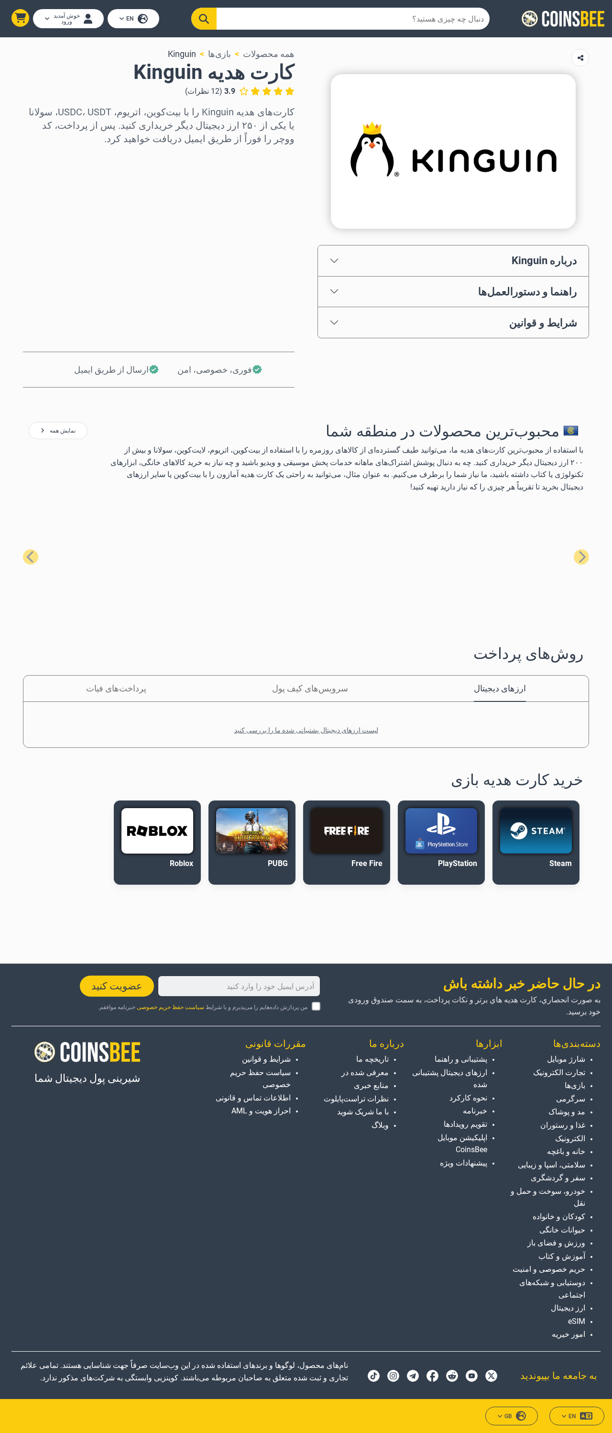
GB (508, 1416)
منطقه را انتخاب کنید (258, 158)
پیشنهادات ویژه (463, 1162)
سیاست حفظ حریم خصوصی (170, 1007)
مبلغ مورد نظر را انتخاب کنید (245, 199)
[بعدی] (30, 557)
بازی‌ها (219, 54)
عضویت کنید (116, 986)
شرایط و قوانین (543, 322)
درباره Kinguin (544, 260)
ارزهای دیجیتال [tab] (500, 688)
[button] (20, 18)
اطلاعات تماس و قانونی (253, 1097)
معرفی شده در (365, 1072)
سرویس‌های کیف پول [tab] (310, 688)
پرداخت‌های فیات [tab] (116, 688)
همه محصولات (269, 54)
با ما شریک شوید (363, 1111)
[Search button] (204, 19)
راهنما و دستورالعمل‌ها (527, 291)
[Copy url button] (580, 58)
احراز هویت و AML (261, 1110)
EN (130, 18)
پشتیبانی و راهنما (461, 1059)
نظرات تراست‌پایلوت (356, 1098)
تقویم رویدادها (465, 1124)
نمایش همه (62, 430)
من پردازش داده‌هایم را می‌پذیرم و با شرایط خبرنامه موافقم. (202, 1007)
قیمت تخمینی (271, 240)
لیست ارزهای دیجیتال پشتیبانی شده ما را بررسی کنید (306, 730)
